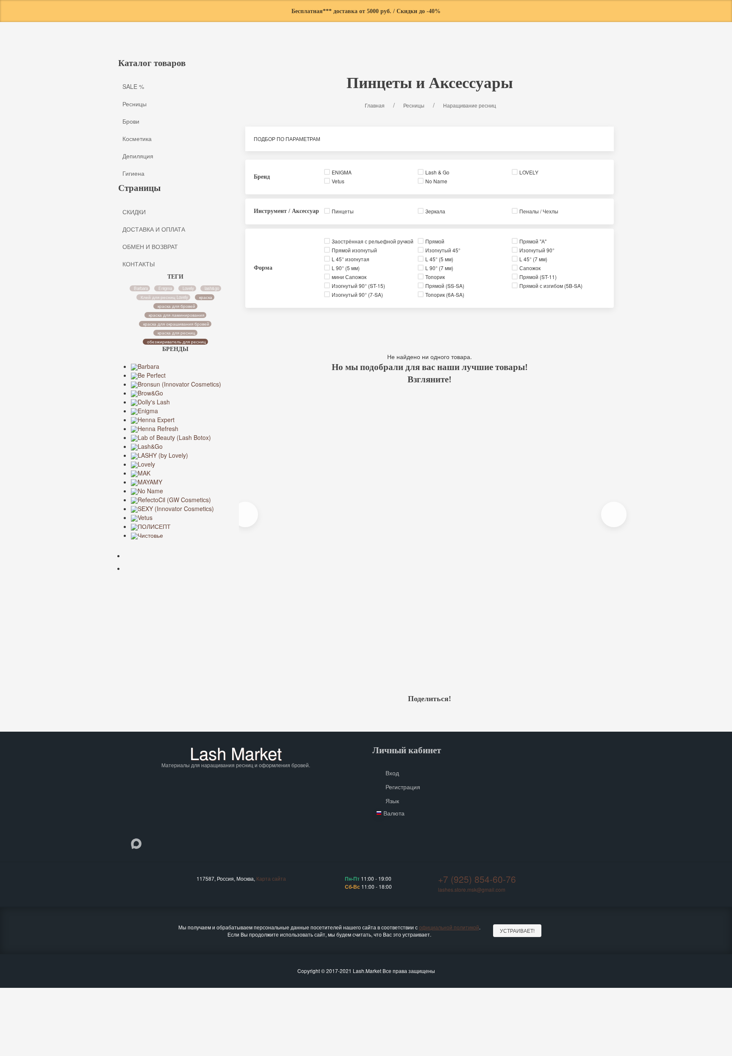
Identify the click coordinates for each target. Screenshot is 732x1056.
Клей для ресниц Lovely (165, 297)
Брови (307, 48)
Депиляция (392, 48)
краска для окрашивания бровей (177, 323)
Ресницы (267, 48)
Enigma (165, 288)
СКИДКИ (134, 211)
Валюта (394, 813)
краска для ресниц (176, 332)
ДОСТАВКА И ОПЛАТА (153, 228)
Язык (392, 800)
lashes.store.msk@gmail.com (471, 889)
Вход (392, 773)
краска (205, 297)
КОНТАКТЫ (138, 263)
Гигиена (431, 48)
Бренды (481, 48)
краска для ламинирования (176, 315)
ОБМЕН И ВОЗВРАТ (150, 246)
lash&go (212, 288)
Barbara (141, 288)
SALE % (232, 48)
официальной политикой (449, 927)
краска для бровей (176, 306)
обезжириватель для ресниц (176, 341)
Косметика (349, 48)
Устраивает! (517, 930)
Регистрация (402, 786)
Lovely (188, 288)
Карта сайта (271, 878)
